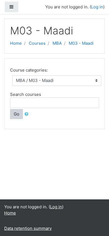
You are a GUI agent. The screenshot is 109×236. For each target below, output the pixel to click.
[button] (27, 114)
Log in (97, 7)
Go (16, 114)
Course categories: (29, 70)
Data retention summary (28, 228)
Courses (37, 43)
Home (16, 43)
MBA (57, 43)
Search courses (25, 94)
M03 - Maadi (81, 43)
